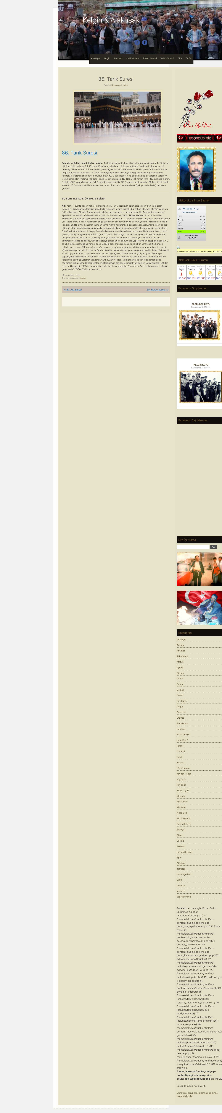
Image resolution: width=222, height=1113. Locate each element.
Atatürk (180, 662)
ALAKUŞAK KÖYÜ (201, 304)
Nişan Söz (182, 813)
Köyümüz (181, 785)
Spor (179, 857)
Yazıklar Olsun (184, 896)
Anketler (181, 650)
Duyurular (181, 712)
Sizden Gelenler (184, 852)
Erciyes (180, 717)
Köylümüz (181, 779)
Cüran (180, 684)
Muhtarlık (181, 807)
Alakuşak (118, 58)
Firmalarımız (183, 723)
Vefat (179, 880)
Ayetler (82, 278)
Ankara (180, 645)
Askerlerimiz (183, 656)
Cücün (180, 678)
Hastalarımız (183, 734)
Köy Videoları (183, 768)
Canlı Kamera (132, 58)
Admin (126, 85)
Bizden (180, 673)
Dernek (180, 690)
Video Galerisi (167, 58)
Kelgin (107, 58)
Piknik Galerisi (183, 818)
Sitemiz (180, 840)
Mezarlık (181, 796)
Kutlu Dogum (183, 790)
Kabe (179, 757)
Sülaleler (181, 863)
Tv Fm (188, 58)
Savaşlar (181, 829)
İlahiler (180, 745)
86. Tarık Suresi (79, 153)
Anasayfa (95, 58)
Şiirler (179, 835)
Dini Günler (182, 701)
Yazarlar (181, 891)
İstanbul (181, 751)
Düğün (180, 706)
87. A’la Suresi (72, 289)
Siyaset (180, 846)
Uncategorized (184, 874)
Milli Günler (182, 801)
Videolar (181, 885)
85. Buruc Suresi (157, 289)
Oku (180, 58)
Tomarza (181, 868)
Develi (180, 695)
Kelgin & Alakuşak (111, 20)
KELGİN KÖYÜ (201, 365)
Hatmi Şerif (182, 740)
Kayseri (180, 762)
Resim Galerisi (150, 58)
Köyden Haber (184, 773)
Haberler (181, 729)
